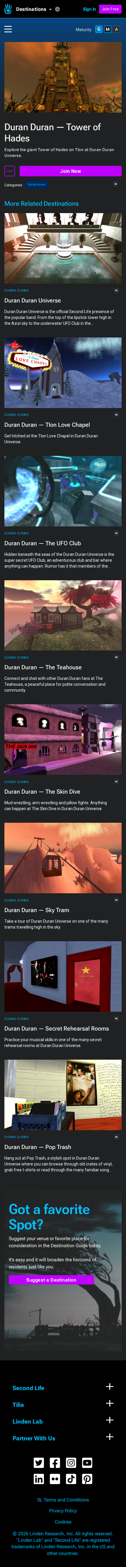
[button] (35, 9)
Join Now (70, 171)
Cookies (63, 1522)
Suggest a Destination (51, 1280)
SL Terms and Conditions (63, 1500)
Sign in (89, 9)
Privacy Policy (63, 1511)
